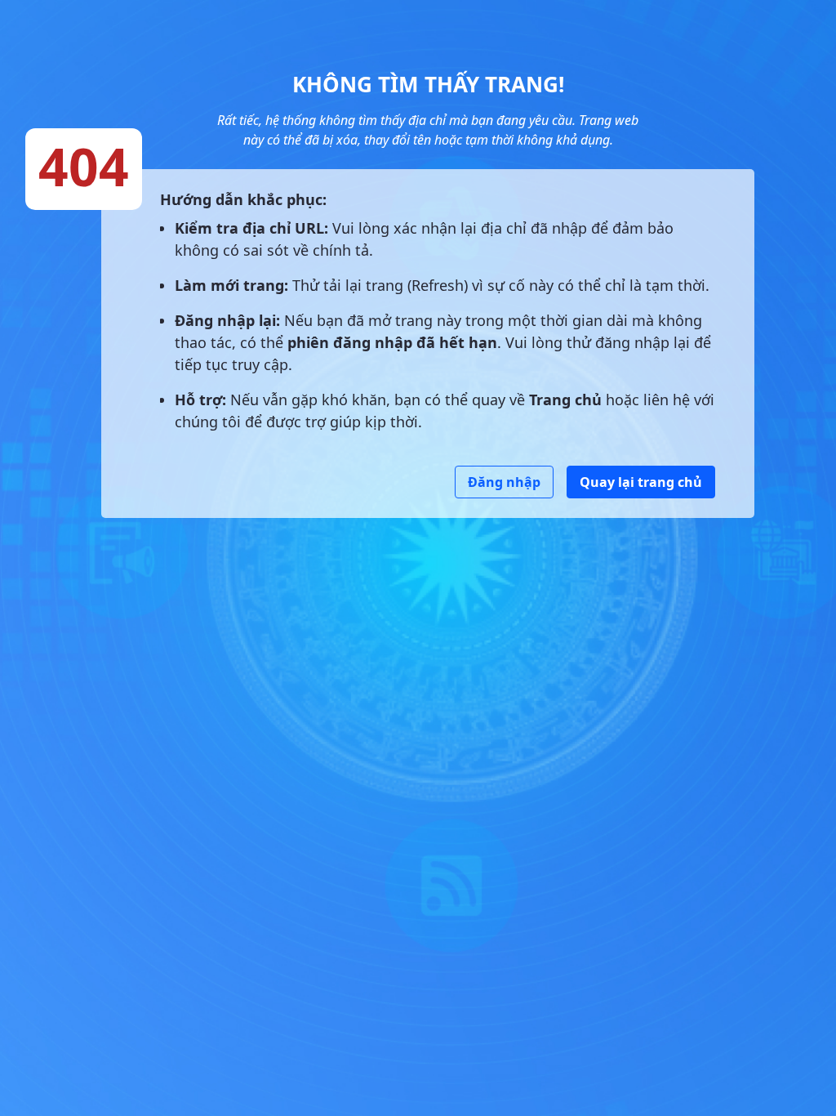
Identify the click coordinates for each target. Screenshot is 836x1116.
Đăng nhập (504, 482)
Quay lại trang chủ (641, 482)
